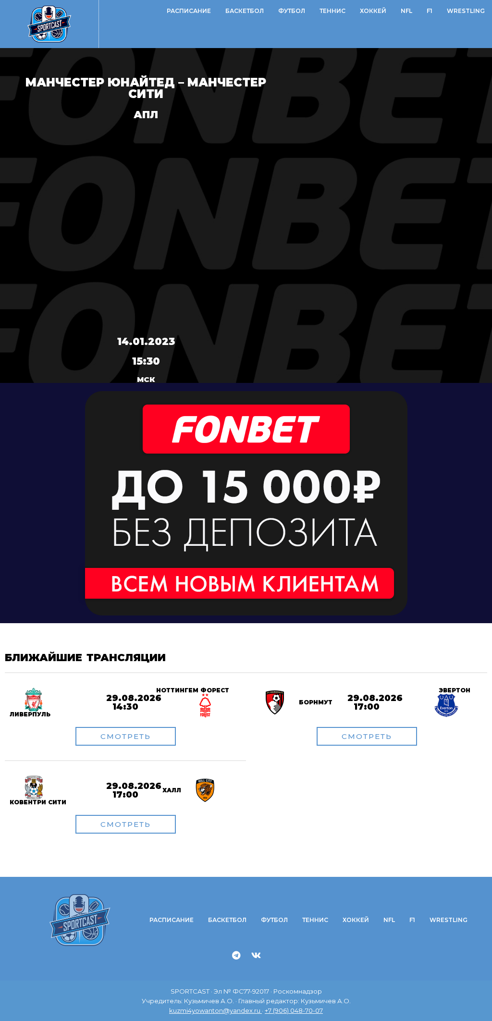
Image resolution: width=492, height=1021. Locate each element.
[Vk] (256, 955)
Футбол (291, 10)
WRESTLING (466, 10)
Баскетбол (244, 10)
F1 (429, 10)
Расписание (189, 10)
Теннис (332, 10)
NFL (406, 10)
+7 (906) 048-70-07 (294, 1010)
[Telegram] (236, 955)
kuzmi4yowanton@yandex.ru (215, 1010)
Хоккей (373, 10)
